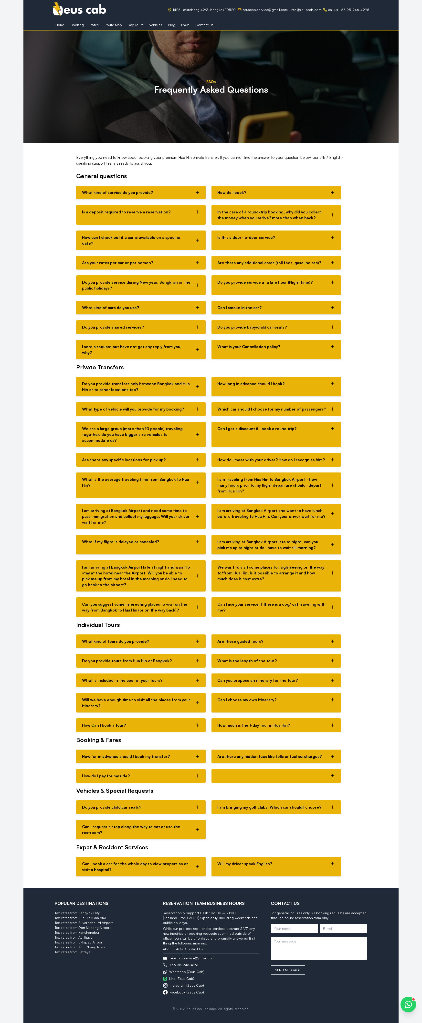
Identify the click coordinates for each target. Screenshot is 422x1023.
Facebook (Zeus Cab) (187, 992)
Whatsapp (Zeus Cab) (186, 972)
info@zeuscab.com (306, 10)
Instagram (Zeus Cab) (187, 985)
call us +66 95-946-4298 (348, 10)
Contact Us (194, 949)
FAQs (179, 949)
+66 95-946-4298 (184, 965)
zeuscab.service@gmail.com (265, 10)
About (168, 949)
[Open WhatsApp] (408, 1004)
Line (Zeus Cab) (181, 978)
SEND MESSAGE (288, 970)
